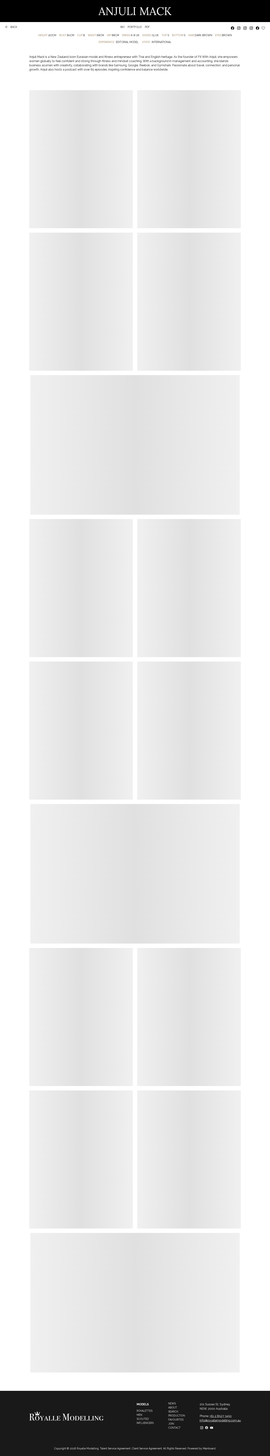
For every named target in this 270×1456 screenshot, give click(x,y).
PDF (147, 27)
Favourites (175, 1419)
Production (176, 1415)
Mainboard (209, 1448)
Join (171, 1423)
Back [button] (10, 28)
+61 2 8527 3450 (221, 1416)
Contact (174, 1427)
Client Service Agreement (147, 1448)
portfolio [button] (135, 27)
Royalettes (144, 1411)
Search (173, 1411)
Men (139, 1415)
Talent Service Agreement (115, 1448)
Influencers (145, 1423)
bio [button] (122, 27)
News (172, 1403)
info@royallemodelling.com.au (220, 1420)
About (172, 1407)
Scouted (143, 1419)
